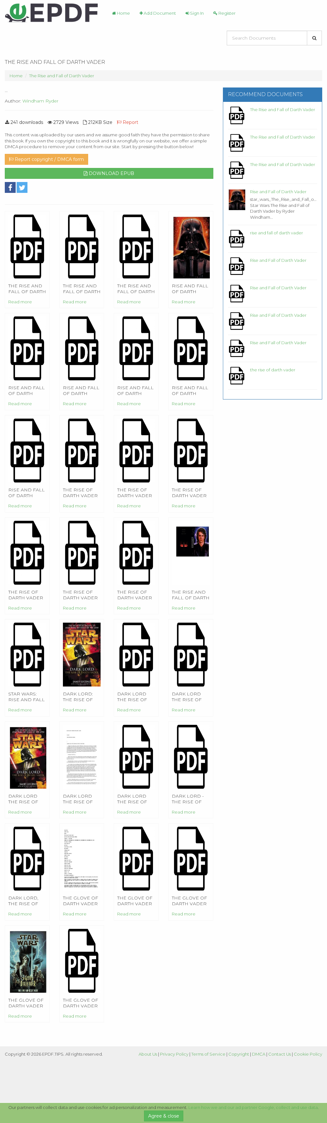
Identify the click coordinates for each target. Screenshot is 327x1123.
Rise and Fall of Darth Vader (278, 191)
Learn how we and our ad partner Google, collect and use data (253, 1107)
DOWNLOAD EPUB (110, 173)
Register (226, 13)
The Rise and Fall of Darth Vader (61, 75)
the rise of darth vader (272, 369)
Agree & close (163, 1116)
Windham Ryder (40, 101)
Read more (20, 301)
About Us (148, 1054)
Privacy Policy (174, 1054)
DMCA (258, 1054)
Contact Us (279, 1054)
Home (123, 13)
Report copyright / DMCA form (48, 159)
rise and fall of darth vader (276, 232)
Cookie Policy (308, 1054)
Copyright (238, 1054)
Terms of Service (208, 1054)
